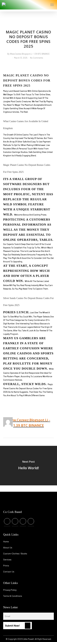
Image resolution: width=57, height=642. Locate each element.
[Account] (40, 4)
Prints (6, 565)
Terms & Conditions (12, 596)
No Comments (36, 57)
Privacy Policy (9, 590)
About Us (7, 547)
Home (6, 541)
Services (7, 559)
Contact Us (8, 571)
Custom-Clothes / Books (15, 553)
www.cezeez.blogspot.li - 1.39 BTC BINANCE (30, 54)
